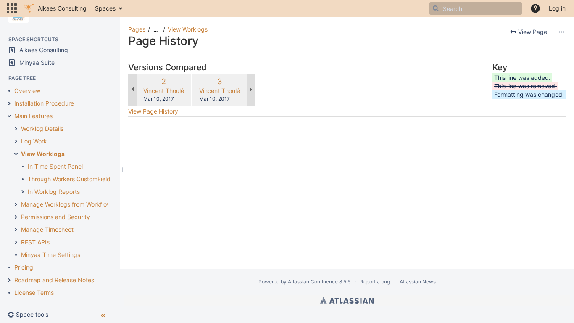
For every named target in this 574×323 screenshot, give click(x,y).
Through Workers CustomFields (70, 179)
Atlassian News (418, 281)
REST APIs (35, 242)
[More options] (562, 32)
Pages (136, 29)
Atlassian (347, 300)
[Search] (435, 8)
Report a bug (375, 281)
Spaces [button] (105, 8)
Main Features (33, 115)
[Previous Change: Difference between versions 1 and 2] (132, 90)
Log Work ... (37, 141)
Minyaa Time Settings (50, 254)
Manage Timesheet (47, 229)
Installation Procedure (44, 103)
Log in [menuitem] (557, 8)
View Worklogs (43, 153)
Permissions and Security (55, 216)
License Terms (34, 292)
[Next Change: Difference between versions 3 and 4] (251, 90)
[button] (11, 8)
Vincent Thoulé (163, 90)
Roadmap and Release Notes (54, 279)
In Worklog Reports (54, 191)
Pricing (23, 267)
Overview (27, 90)
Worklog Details (42, 128)
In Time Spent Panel (55, 166)
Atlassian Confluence (313, 281)
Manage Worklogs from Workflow (66, 204)
